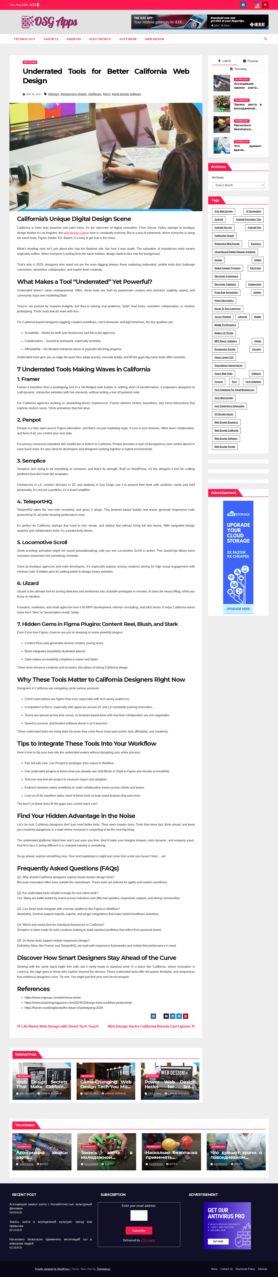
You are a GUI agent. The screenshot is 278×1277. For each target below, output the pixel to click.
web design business (226, 422)
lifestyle (242, 317)
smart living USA (224, 357)
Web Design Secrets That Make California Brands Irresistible (41, 1086)
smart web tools (223, 373)
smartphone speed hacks (228, 365)
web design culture (76, 232)
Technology (24, 39)
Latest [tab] (226, 60)
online (257, 341)
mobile (257, 317)
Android (74, 39)
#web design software (126, 94)
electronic (255, 268)
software (256, 373)
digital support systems (227, 268)
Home (214, 1269)
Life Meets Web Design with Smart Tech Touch (60, 1026)
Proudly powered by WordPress (52, 1269)
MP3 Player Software (225, 341)
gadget (257, 292)
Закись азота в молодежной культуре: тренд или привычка (248, 110)
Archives (218, 177)
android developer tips (248, 219)
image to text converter (227, 308)
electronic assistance (226, 276)
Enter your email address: (139, 1205)
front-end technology (226, 292)
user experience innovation (229, 406)
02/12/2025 (92, 1164)
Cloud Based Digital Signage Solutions (234, 252)
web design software (226, 438)
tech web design (223, 398)
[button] (265, 39)
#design (53, 94)
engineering (254, 284)
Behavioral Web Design (227, 244)
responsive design (224, 349)
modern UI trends (223, 333)
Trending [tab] (240, 69)
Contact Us (227, 1269)
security (256, 349)
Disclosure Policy (245, 1269)
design (218, 260)
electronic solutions (225, 284)
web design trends (224, 446)
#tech (106, 94)
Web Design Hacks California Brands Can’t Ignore (149, 1026)
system (218, 381)
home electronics (224, 300)
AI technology (253, 211)
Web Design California (226, 430)
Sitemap (262, 1269)
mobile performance (225, 325)
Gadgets (50, 39)
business (256, 244)
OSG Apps (148, 1240)
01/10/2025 (156, 1164)
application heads (224, 235)
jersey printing (222, 317)
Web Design (154, 39)
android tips (254, 227)
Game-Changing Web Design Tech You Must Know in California (105, 1086)
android (218, 219)
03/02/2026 (27, 1164)
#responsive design (74, 94)
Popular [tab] (253, 61)
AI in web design (223, 211)
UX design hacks (223, 414)
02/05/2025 (221, 1164)
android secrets (223, 227)
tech (234, 381)
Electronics (100, 39)
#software (94, 94)
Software (128, 39)
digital (257, 260)
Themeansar (103, 1269)
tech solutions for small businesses (234, 390)
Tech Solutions (253, 381)
